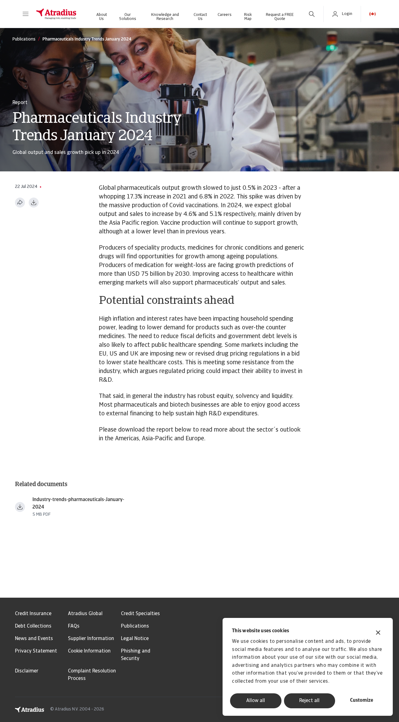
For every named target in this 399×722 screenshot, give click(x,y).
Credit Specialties (140, 613)
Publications (135, 626)
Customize (361, 700)
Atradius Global (85, 613)
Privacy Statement (36, 651)
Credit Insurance (33, 613)
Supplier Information (91, 638)
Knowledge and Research (165, 17)
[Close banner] (378, 633)
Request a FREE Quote (280, 17)
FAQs (73, 626)
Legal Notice (135, 638)
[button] (25, 14)
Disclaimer (26, 671)
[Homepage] (56, 14)
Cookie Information (89, 651)
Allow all (255, 700)
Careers (225, 15)
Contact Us (200, 17)
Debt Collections (33, 626)
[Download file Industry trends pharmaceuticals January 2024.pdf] (20, 507)
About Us (101, 17)
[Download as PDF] (34, 203)
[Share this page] (20, 203)
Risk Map (248, 17)
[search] (311, 14)
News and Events (34, 638)
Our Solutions (127, 17)
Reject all (309, 700)
